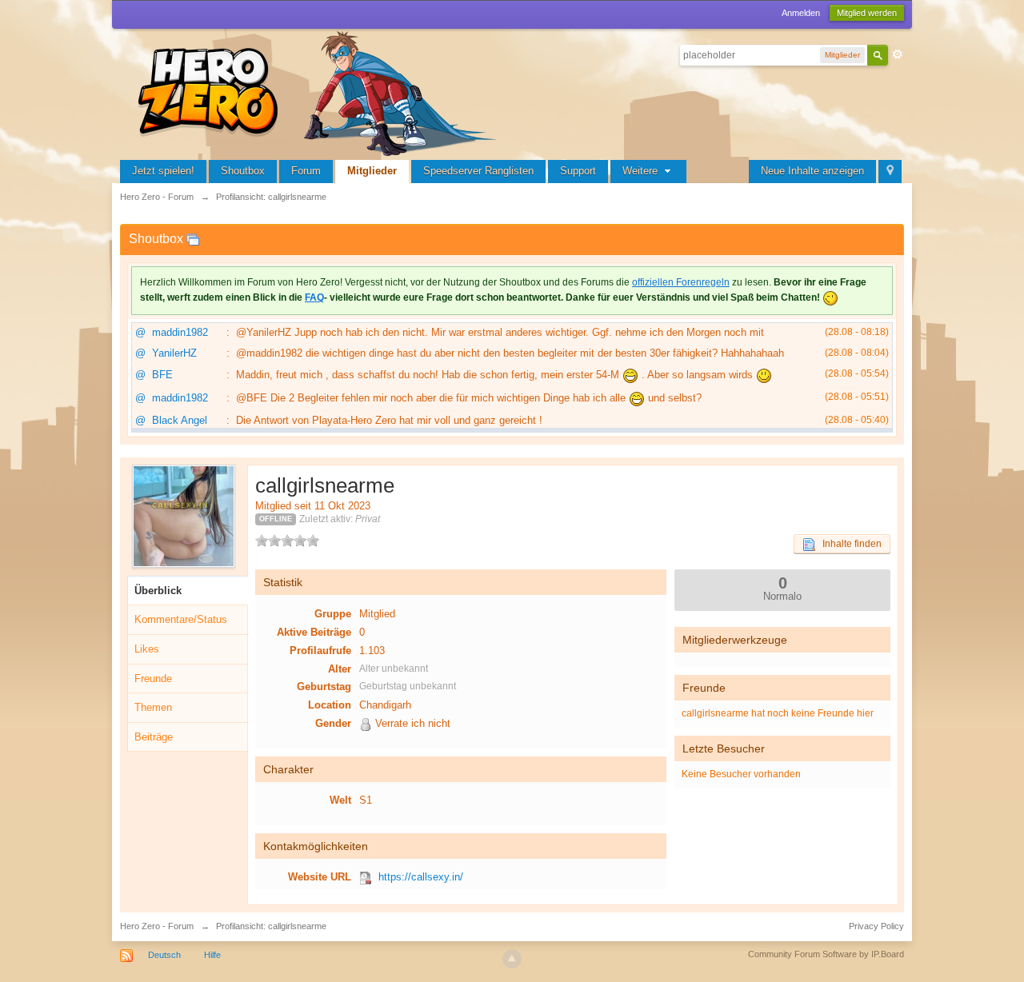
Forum (306, 171)
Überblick (158, 591)
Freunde (153, 679)
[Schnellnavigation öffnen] (890, 171)
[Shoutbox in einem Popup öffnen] (192, 239)
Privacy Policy (876, 926)
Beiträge (153, 737)
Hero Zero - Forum (157, 926)
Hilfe (212, 955)
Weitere (641, 171)
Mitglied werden (867, 13)
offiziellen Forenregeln (681, 282)
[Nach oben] (512, 958)
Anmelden (801, 13)
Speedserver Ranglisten (478, 171)
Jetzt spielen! (163, 171)
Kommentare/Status (180, 619)
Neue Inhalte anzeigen (812, 171)
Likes (146, 649)
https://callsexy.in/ (420, 877)
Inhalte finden (848, 543)
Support (578, 171)
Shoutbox (243, 171)
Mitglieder (372, 171)
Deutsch (164, 955)
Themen (153, 707)
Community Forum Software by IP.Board (826, 954)
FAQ (314, 297)
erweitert (897, 54)
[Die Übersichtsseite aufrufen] (320, 92)
